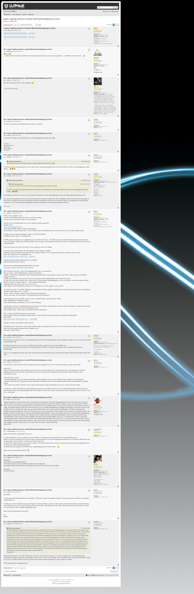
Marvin (95, 360)
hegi (95, 86)
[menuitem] (15, 11)
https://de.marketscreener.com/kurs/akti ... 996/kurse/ (19, 256)
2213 (99, 410)
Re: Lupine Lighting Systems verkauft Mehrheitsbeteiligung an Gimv (28, 49)
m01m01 (96, 119)
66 (99, 125)
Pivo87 (95, 133)
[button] (118, 25)
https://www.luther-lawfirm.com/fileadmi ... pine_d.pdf (19, 37)
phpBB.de (68, 581)
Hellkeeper (96, 57)
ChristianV (96, 521)
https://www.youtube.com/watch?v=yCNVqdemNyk (19, 267)
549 (99, 33)
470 (99, 435)
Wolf (15, 21)
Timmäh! (96, 173)
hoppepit (96, 463)
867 (99, 469)
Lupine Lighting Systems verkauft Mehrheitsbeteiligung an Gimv (31, 19)
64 (99, 63)
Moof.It (95, 28)
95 (99, 365)
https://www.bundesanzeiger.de (13, 227)
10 (99, 160)
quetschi (96, 335)
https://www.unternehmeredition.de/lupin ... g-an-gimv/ (19, 33)
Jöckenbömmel (97, 429)
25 (99, 341)
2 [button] (115, 25)
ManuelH (96, 154)
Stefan (12, 21)
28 (99, 139)
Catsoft (95, 489)
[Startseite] (14, 6)
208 (99, 91)
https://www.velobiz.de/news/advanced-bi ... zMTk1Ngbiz (20, 319)
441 (99, 179)
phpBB (55, 579)
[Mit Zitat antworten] (89, 28)
